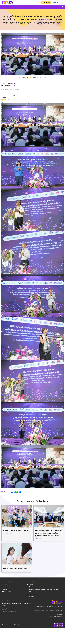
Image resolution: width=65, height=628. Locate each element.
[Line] (60, 624)
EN (55, 2)
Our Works (33, 7)
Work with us (51, 7)
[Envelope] (62, 626)
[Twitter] (62, 624)
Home (2, 7)
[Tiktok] (55, 626)
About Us (6, 7)
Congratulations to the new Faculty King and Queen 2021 (16, 531)
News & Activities (42, 7)
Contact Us (58, 7)
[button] (45, 2)
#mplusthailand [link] (5, 102)
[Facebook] (55, 624)
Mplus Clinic (26, 7)
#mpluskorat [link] (12, 102)
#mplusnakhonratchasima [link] (23, 102)
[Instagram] (57, 624)
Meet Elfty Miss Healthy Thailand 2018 (15, 568)
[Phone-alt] (60, 626)
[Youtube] (57, 626)
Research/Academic (16, 7)
